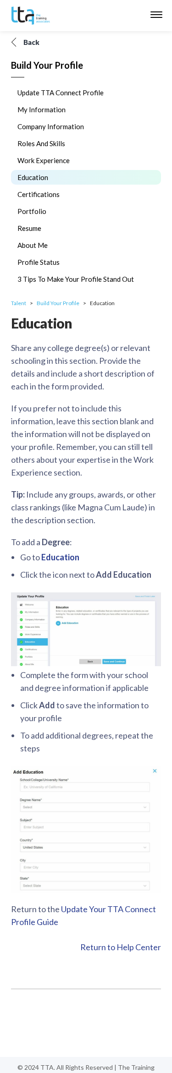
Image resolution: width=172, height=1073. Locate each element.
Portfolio (31, 211)
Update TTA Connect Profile (60, 92)
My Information (41, 109)
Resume (29, 228)
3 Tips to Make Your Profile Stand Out (75, 279)
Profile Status (38, 262)
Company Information (50, 126)
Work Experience (43, 160)
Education (32, 177)
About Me (32, 245)
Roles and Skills (41, 143)
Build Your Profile (58, 303)
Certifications (38, 194)
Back (31, 42)
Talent (18, 303)
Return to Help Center (120, 947)
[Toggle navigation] (156, 15)
